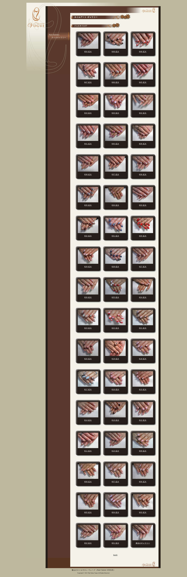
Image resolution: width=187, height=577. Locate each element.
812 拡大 (142, 420)
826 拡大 (88, 297)
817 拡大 (88, 389)
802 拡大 (88, 543)
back (115, 555)
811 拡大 (88, 451)
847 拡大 (88, 82)
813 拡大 (115, 420)
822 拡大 (115, 328)
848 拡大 (142, 52)
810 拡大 (115, 451)
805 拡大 (88, 512)
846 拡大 (115, 82)
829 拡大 (88, 267)
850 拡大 (88, 52)
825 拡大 (115, 297)
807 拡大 (115, 482)
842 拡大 (142, 113)
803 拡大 (142, 512)
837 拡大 (115, 174)
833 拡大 (142, 205)
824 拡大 (142, 297)
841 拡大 (88, 144)
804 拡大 (115, 512)
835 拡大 (88, 205)
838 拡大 (88, 174)
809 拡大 (142, 451)
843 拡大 (115, 113)
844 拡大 (88, 113)
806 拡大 (142, 482)
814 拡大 (88, 420)
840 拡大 (115, 144)
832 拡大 (88, 236)
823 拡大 (88, 328)
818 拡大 (142, 359)
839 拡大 (142, 144)
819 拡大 (115, 359)
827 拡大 (142, 267)
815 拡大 (142, 389)
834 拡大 (115, 205)
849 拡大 (115, 52)
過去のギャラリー (143, 543)
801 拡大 (115, 543)
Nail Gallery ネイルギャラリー (57, 36)
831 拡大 (115, 236)
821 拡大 (142, 328)
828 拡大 (115, 267)
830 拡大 (142, 236)
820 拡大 (88, 359)
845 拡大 (142, 82)
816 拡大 (115, 389)
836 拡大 (142, 174)
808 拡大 (88, 482)
